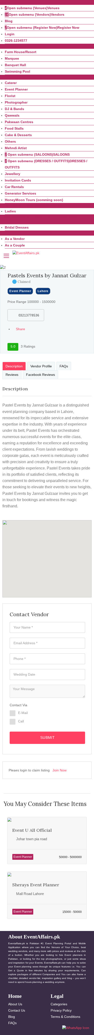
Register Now (68, 27)
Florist (10, 96)
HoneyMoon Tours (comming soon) (34, 200)
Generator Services (20, 193)
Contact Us (16, 1010)
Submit (47, 737)
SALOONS (61, 154)
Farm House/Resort (20, 52)
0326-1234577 (16, 40)
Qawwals (12, 115)
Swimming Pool (17, 71)
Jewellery (12, 174)
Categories (59, 1004)
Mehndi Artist (16, 148)
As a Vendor (15, 239)
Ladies (10, 211)
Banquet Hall (15, 65)
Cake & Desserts (18, 135)
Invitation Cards (18, 180)
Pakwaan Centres (19, 122)
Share (20, 329)
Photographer (16, 102)
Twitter (28, 341)
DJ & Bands (14, 109)
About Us (15, 1004)
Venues (53, 8)
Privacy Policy (61, 1010)
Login (9, 34)
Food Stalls (14, 128)
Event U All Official (32, 830)
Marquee (12, 58)
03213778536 (28, 315)
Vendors (57, 14)
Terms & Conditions (65, 1017)
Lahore (43, 291)
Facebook (30, 335)
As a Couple (15, 245)
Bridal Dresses (17, 227)
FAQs (12, 1023)
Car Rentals (14, 187)
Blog (9, 21)
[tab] (14, 366)
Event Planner (16, 89)
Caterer (11, 83)
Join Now (60, 770)
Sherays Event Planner (35, 885)
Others (10, 141)
